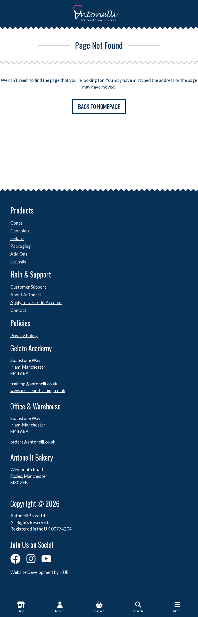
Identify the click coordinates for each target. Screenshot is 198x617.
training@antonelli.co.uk (33, 383)
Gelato (17, 238)
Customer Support (28, 287)
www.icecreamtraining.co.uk (37, 390)
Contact (18, 310)
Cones (16, 223)
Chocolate (20, 230)
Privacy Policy (24, 335)
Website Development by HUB (39, 572)
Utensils (18, 261)
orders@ (18, 442)
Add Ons (18, 254)
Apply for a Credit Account (36, 302)
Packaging (20, 246)
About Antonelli (25, 294)
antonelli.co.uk (41, 442)
